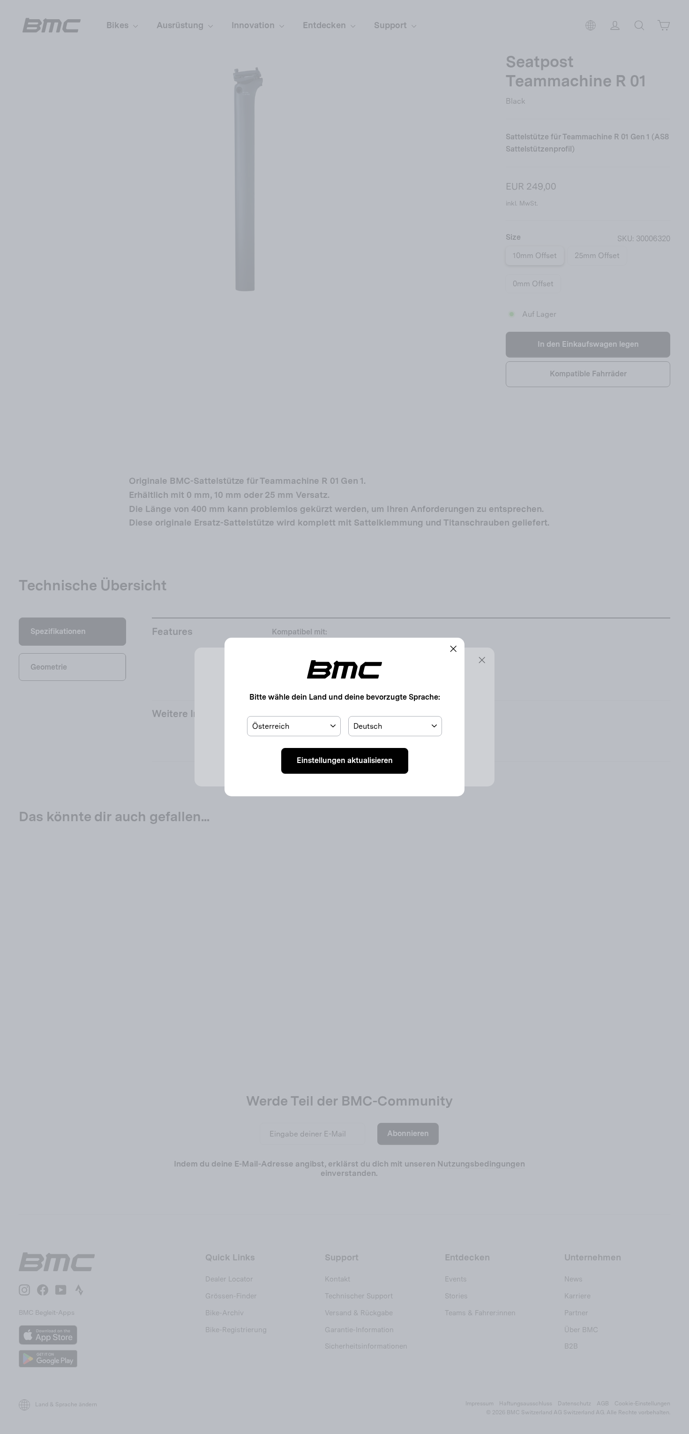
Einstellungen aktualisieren (345, 760)
